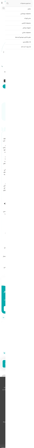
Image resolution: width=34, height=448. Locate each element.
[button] (4, 317)
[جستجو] (3, 8)
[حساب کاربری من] (2, 3)
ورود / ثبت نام (25, 47)
